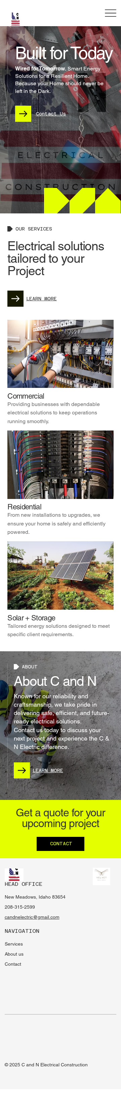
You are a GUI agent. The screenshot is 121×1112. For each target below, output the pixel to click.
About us (14, 954)
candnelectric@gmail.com (32, 917)
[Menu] (111, 13)
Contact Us (51, 113)
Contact (13, 964)
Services (14, 944)
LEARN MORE (41, 298)
